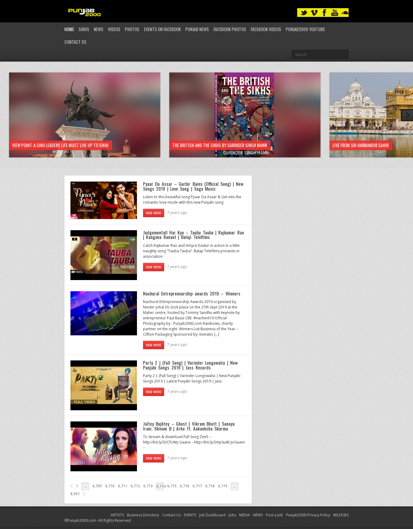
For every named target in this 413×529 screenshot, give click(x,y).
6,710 (110, 486)
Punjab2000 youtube (305, 29)
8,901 (75, 493)
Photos (132, 29)
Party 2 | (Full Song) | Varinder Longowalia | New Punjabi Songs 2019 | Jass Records (190, 365)
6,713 (148, 486)
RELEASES (341, 515)
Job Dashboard (212, 515)
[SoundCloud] (345, 13)
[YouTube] (334, 13)
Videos (114, 29)
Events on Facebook (162, 29)
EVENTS (190, 515)
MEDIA (244, 515)
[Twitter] (303, 13)
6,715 (172, 486)
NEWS (258, 515)
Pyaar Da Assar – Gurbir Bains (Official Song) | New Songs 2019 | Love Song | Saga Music (193, 186)
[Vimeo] (314, 13)
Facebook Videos (266, 29)
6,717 (197, 486)
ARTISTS (117, 515)
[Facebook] (324, 13)
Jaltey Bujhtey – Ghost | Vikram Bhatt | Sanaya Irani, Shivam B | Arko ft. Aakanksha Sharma (189, 426)
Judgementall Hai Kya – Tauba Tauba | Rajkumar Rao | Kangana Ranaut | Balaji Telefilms (193, 235)
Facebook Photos (229, 29)
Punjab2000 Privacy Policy (308, 515)
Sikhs (84, 29)
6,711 (122, 486)
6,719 (222, 486)
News (98, 29)
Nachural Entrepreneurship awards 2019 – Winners (191, 293)
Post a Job (274, 515)
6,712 (135, 486)
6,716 (184, 486)
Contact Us (75, 42)
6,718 (210, 486)
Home (69, 29)
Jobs (232, 515)
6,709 (97, 486)
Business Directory (143, 515)
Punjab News (197, 29)
